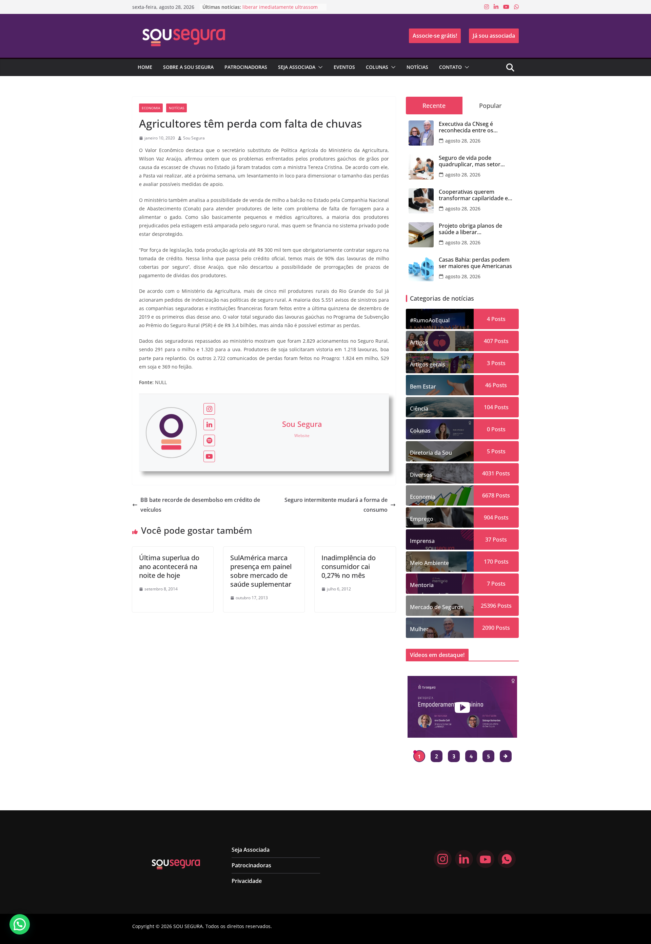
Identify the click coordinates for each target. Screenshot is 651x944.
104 (488, 407)
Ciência (419, 408)
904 (488, 517)
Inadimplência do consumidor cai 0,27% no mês (348, 566)
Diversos (421, 474)
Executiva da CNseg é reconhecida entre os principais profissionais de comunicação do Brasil (472, 127)
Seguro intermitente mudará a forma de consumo (336, 504)
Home (145, 67)
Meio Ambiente (429, 563)
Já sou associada (494, 35)
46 (488, 385)
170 (488, 561)
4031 (488, 473)
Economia (151, 108)
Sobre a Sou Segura (188, 67)
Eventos (344, 67)
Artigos (419, 342)
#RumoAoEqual (430, 320)
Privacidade (247, 881)
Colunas (377, 67)
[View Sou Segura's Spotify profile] (209, 440)
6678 (488, 495)
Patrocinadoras (245, 67)
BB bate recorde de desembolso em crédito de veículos (200, 504)
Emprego (421, 519)
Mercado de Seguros (436, 607)
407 (488, 341)
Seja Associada (296, 67)
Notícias (417, 67)
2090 (488, 627)
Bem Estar (423, 386)
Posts (498, 319)
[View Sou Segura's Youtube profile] (209, 456)
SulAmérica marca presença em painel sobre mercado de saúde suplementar (261, 571)
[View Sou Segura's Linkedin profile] (209, 424)
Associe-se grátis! (435, 35)
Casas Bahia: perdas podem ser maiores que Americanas (475, 263)
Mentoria (422, 585)
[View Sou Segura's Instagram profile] (209, 409)
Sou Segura (194, 138)
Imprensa (422, 541)
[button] (319, 67)
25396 (488, 605)
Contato (450, 67)
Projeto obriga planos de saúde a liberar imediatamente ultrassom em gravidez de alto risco (477, 229)
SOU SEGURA (188, 926)
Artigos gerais (427, 364)
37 (488, 539)
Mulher (419, 629)
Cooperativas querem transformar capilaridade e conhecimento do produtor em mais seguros (474, 195)
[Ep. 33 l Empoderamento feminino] (462, 707)
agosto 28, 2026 (462, 140)
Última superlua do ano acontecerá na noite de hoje (169, 566)
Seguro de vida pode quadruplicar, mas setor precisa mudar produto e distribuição (471, 161)
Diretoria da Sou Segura (431, 455)
